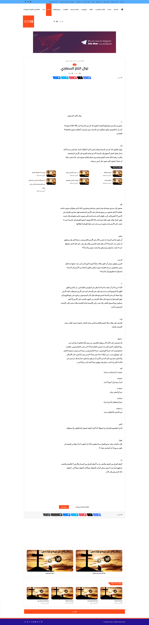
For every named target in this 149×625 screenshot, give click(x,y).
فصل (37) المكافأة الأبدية (38, 173)
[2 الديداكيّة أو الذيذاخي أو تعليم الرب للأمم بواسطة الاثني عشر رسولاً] (51, 181)
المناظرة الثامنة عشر (92, 601)
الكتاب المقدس (86, 1)
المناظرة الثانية (118, 601)
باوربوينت (84, 9)
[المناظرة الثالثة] (62, 593)
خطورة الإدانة (108, 180)
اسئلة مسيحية (74, 9)
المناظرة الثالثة (69, 601)
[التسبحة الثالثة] (117, 173)
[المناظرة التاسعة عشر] (38, 593)
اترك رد (74, 611)
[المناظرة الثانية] (111, 593)
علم (49, 9)
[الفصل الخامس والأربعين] (84, 181)
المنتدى (116, 9)
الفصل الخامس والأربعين (72, 180)
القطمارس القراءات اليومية (67, 1)
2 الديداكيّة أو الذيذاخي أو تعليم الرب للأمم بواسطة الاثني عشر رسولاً (37, 184)
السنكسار (78, 1)
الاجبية (92, 1)
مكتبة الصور (106, 1)
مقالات (91, 9)
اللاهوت (66, 9)
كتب (43, 9)
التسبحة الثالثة (107, 173)
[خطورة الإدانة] (117, 181)
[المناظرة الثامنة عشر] (87, 593)
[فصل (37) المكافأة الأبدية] (51, 173)
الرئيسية (122, 1)
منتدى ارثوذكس (114, 1)
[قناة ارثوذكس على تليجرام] (74, 42)
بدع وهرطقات (56, 9)
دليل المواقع (99, 1)
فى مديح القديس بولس (72, 173)
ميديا (109, 9)
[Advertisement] (74, 93)
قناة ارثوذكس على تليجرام (74, 30)
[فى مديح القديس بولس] (84, 173)
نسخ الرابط (64, 507)
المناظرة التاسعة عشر (43, 601)
